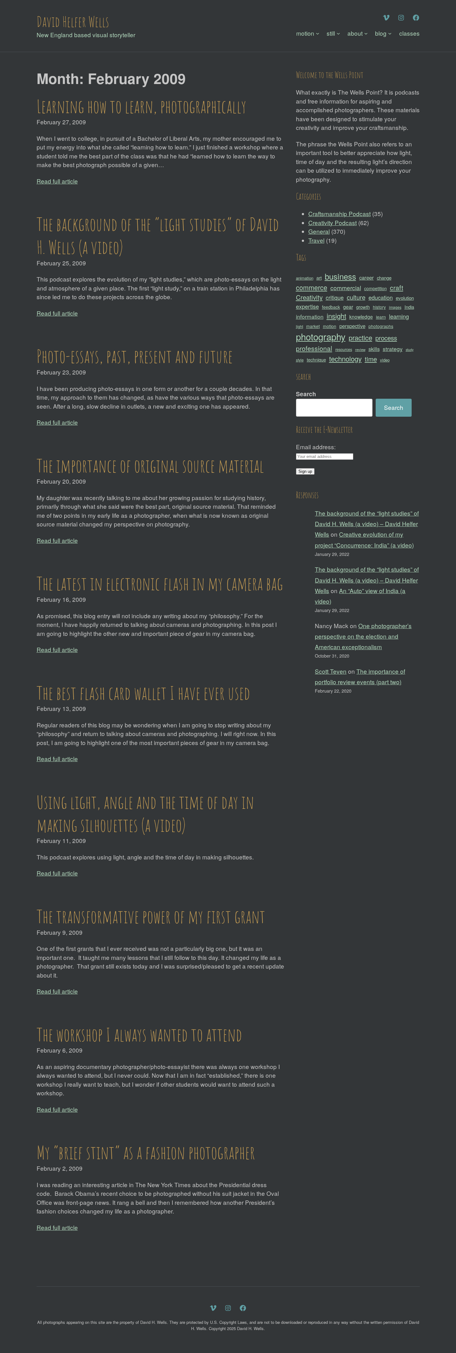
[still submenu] (338, 33)
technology (345, 358)
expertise (307, 306)
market (313, 326)
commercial (345, 287)
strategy (393, 349)
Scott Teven (330, 671)
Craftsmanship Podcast (339, 213)
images (395, 307)
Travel (316, 240)
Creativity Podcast (332, 222)
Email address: (316, 446)
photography (321, 336)
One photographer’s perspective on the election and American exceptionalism (363, 636)
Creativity (309, 297)
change (384, 277)
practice (360, 337)
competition (375, 288)
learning (399, 316)
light (299, 326)
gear (348, 306)
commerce (311, 287)
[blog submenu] (389, 33)
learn (381, 317)
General (319, 231)
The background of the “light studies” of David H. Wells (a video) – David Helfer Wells (367, 523)
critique (335, 297)
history (379, 307)
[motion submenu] (317, 33)
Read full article (57, 181)
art (319, 277)
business (340, 276)
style (300, 359)
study (410, 349)
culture (356, 297)
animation (304, 278)
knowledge (361, 316)
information (310, 316)
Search (306, 394)
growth (363, 307)
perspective (352, 326)
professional (314, 348)
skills (374, 349)
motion (329, 326)
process (386, 337)
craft (396, 287)
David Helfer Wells (73, 21)
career (366, 277)
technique (316, 360)
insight (336, 316)
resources (343, 349)
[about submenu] (366, 33)
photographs (381, 326)
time (371, 358)
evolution (405, 298)
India (409, 307)
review (360, 349)
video (385, 360)
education (381, 297)
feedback (331, 307)
